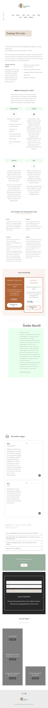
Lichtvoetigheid (12, 636)
